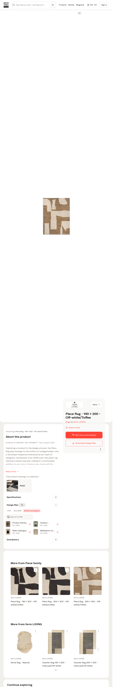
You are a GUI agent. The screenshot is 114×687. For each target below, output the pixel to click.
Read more (11, 471)
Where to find (74, 427)
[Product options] (35, 570)
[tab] (9, 510)
